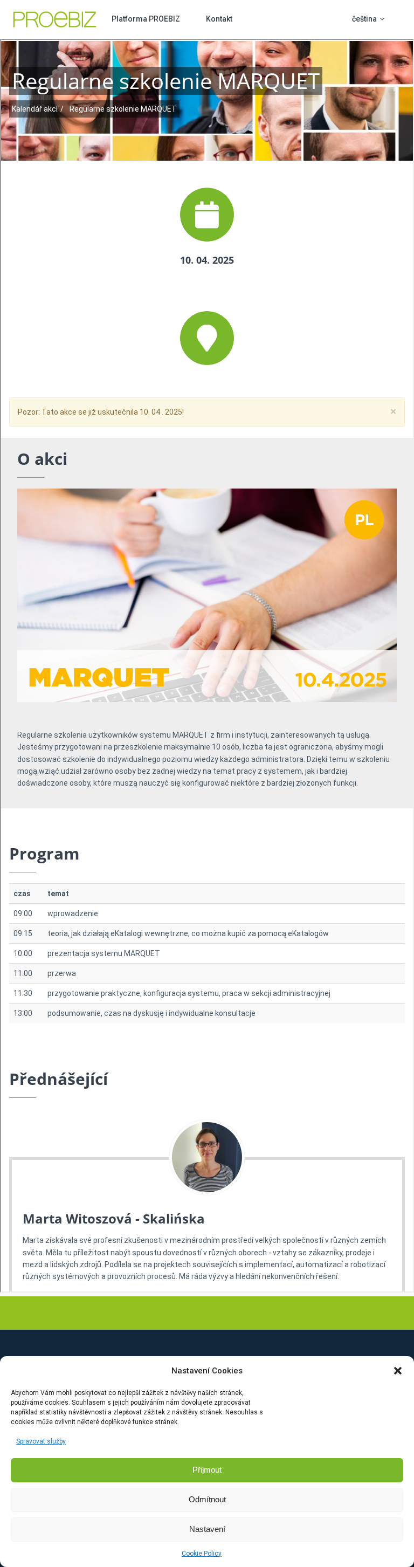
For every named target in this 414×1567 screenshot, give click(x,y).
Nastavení (207, 1529)
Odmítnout (207, 1499)
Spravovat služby (41, 1441)
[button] (397, 1370)
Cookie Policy (202, 1553)
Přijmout (207, 1469)
